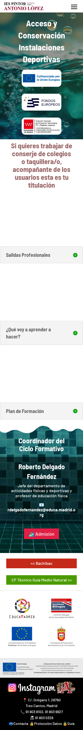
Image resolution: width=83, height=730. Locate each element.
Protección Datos (48, 723)
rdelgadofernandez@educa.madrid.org (41, 512)
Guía (70, 723)
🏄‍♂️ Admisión (41, 534)
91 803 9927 (54, 711)
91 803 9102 (34, 711)
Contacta (20, 723)
